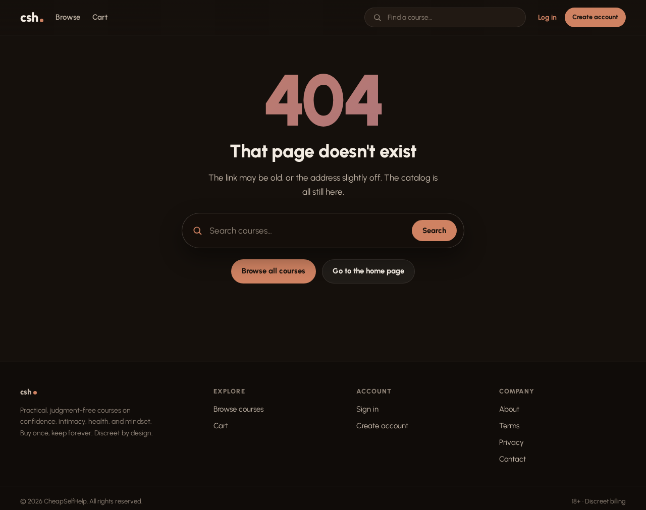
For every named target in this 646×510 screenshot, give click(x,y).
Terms (509, 425)
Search (434, 230)
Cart (220, 425)
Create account (595, 17)
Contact (512, 459)
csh (29, 17)
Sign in (367, 409)
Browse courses (238, 409)
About (509, 409)
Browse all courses (273, 270)
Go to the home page (368, 270)
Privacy (511, 442)
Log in (547, 17)
